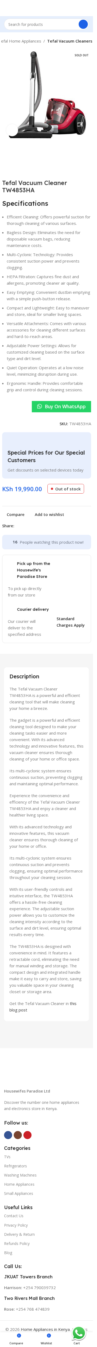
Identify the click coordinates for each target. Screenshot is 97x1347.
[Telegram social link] (43, 525)
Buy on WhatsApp (65, 406)
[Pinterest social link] (30, 525)
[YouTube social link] (27, 1135)
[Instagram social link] (18, 1135)
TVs (7, 1156)
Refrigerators (15, 1165)
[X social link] (24, 525)
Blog (8, 1252)
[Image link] (43, 1072)
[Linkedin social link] (37, 525)
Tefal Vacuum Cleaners (69, 41)
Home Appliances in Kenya (45, 1329)
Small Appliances (18, 1193)
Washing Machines (20, 1175)
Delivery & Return (19, 1234)
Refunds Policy (17, 1243)
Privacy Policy (16, 1225)
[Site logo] (46, 7)
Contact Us (13, 1215)
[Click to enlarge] (12, 130)
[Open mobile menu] (6, 8)
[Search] (83, 24)
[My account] (87, 8)
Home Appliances (19, 1184)
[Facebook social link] (17, 525)
